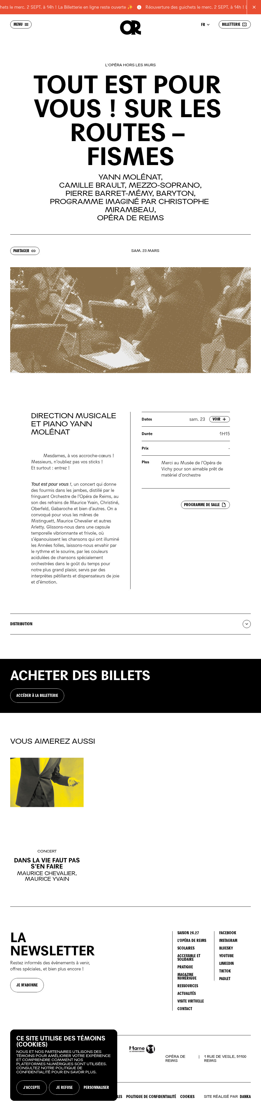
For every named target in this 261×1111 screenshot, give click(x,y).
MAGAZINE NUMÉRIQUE (187, 976)
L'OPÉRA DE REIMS (191, 940)
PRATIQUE (185, 967)
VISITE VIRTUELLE (190, 1001)
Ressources (187, 985)
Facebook (227, 932)
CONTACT (184, 1008)
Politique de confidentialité (151, 1096)
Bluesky (226, 948)
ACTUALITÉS (186, 993)
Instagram (228, 940)
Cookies (187, 1096)
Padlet (224, 978)
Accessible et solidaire (188, 957)
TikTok (225, 971)
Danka (245, 1097)
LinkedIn (226, 963)
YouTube (226, 955)
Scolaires (185, 948)
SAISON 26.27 (188, 932)
